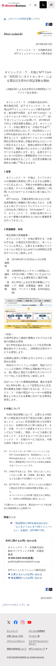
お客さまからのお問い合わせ (26, 574)
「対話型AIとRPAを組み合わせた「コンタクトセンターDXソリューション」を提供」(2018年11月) (32, 526)
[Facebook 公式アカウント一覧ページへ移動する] (16, 622)
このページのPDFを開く (20, 18)
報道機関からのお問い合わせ (26, 577)
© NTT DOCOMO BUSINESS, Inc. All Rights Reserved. (25, 657)
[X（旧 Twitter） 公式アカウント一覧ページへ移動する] (9, 622)
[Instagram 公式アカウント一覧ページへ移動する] (22, 622)
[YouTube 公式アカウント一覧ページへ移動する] (29, 622)
